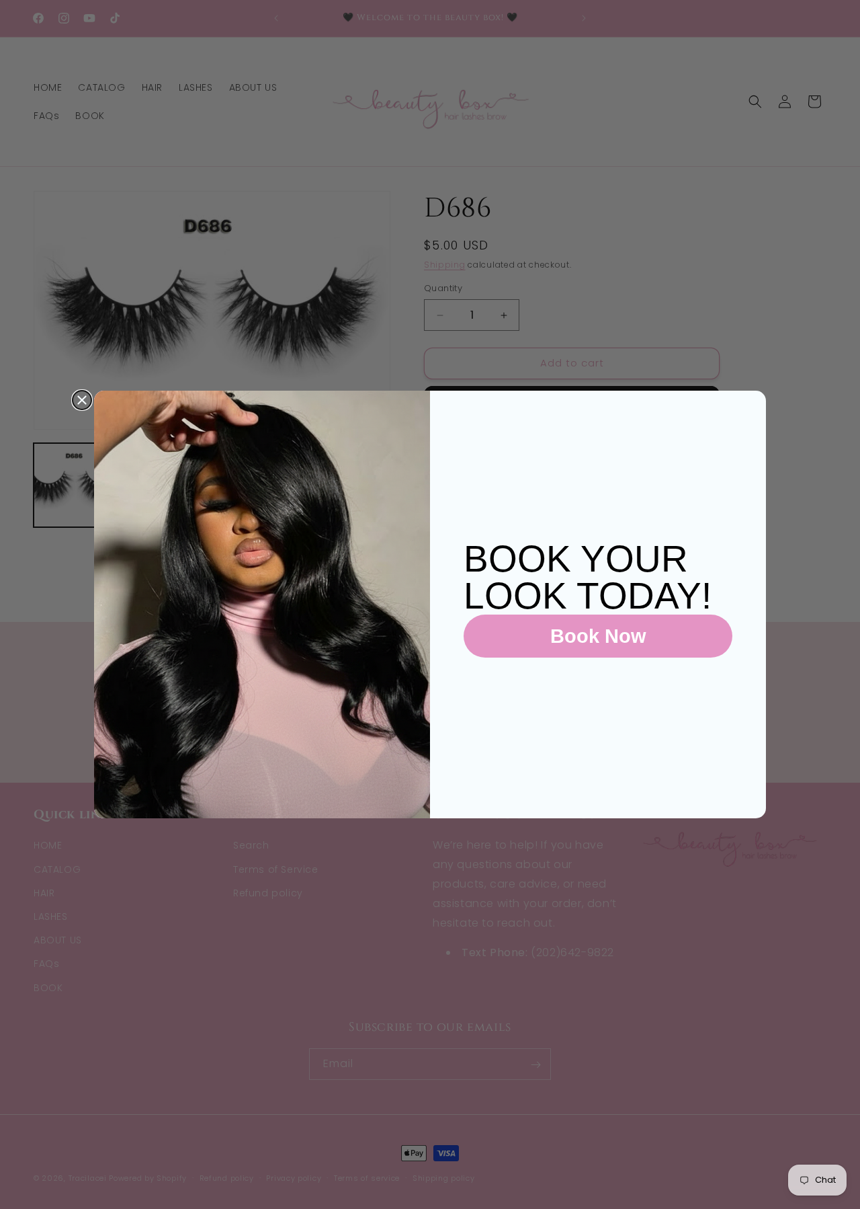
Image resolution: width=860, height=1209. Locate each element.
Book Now (598, 636)
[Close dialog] (82, 400)
